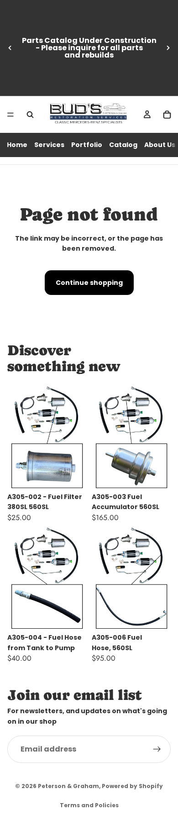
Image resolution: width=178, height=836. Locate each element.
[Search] (30, 115)
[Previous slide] (10, 48)
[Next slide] (168, 48)
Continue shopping (89, 282)
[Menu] (10, 114)
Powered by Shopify (132, 786)
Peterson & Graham (68, 786)
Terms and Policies (89, 805)
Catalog (123, 144)
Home (17, 144)
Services (49, 144)
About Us (159, 144)
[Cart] (167, 115)
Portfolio (86, 144)
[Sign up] (157, 749)
